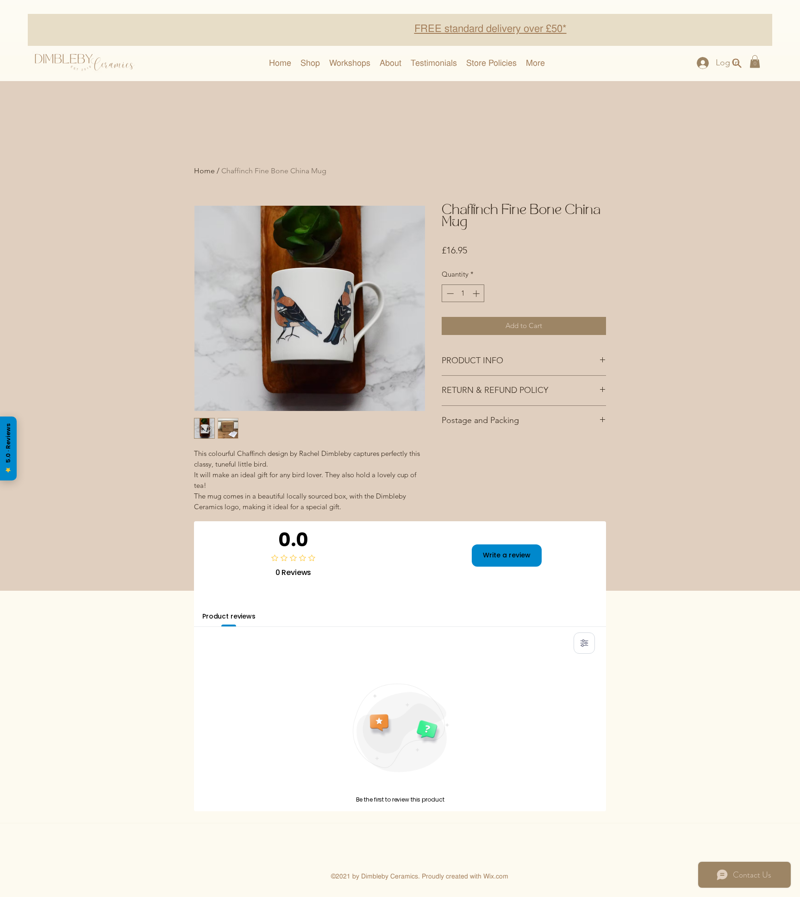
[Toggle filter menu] (584, 643)
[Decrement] (449, 293)
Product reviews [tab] (229, 616)
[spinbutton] (463, 293)
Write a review (507, 555)
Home (204, 170)
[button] (755, 61)
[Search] (736, 63)
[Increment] (477, 293)
